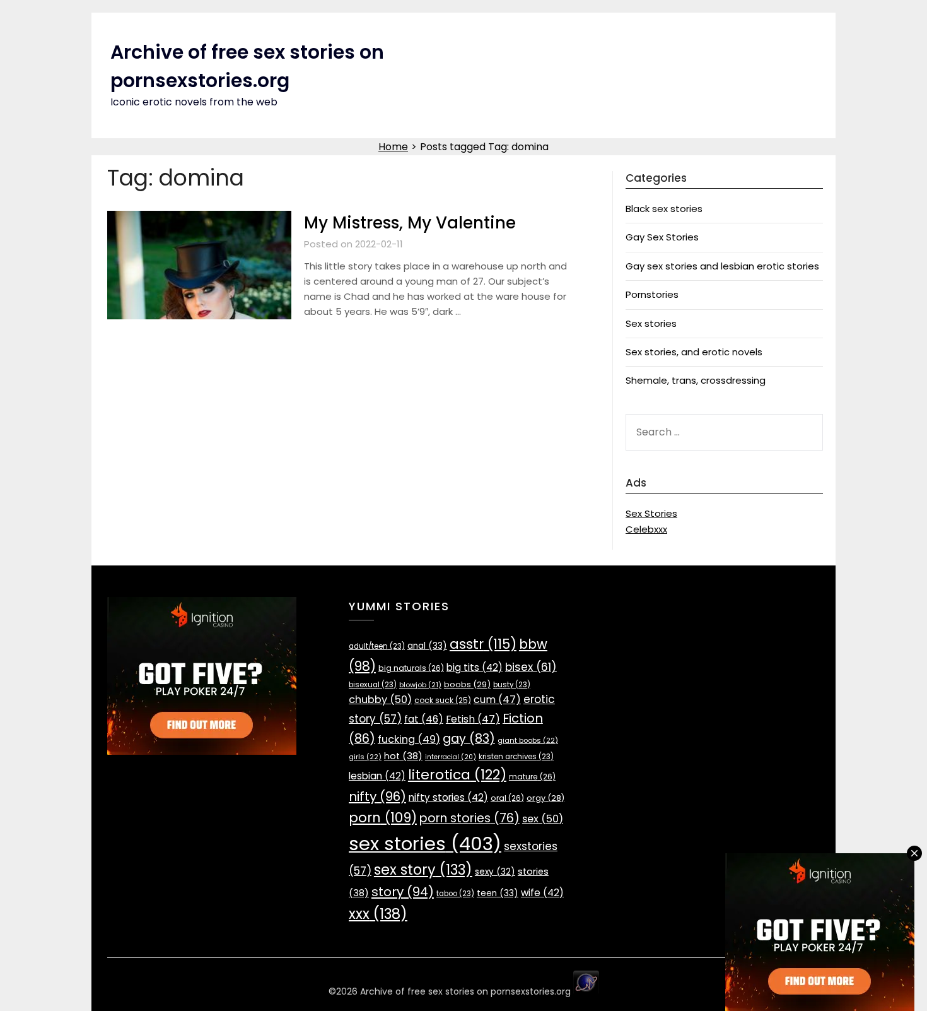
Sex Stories (651, 513)
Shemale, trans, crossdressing (696, 380)
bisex (531, 667)
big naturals (411, 668)
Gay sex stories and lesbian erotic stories (722, 266)
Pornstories (652, 294)
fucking (409, 739)
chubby (380, 699)
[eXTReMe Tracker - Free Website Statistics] (586, 991)
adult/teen (377, 646)
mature (532, 776)
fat (423, 719)
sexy (495, 872)
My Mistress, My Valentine (410, 222)
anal (427, 646)
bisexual (373, 685)
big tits (474, 667)
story (402, 892)
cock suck (442, 700)
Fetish (473, 719)
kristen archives (516, 757)
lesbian (377, 776)
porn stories (469, 818)
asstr (483, 644)
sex (542, 819)
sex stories (425, 843)
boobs (467, 684)
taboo (455, 894)
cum (497, 699)
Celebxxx (646, 529)
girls (365, 757)
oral (507, 798)
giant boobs (528, 740)
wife (542, 892)
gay (469, 738)
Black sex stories (664, 208)
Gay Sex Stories (662, 237)
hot (403, 756)
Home (393, 146)
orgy (545, 798)
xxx (378, 914)
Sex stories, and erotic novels (694, 351)
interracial (450, 757)
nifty (377, 796)
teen (497, 893)
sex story (423, 870)
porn (383, 817)
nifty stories (448, 797)
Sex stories (651, 323)
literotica (457, 774)
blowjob (420, 685)
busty (511, 685)
